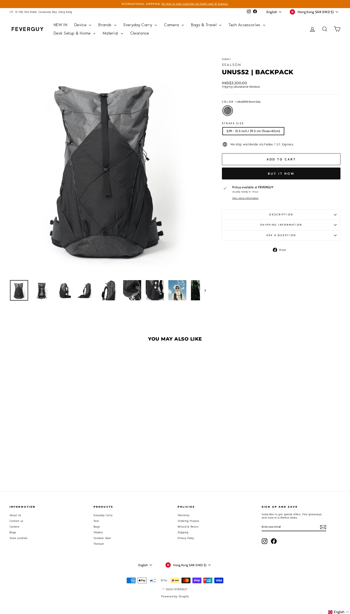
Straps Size (233, 123)
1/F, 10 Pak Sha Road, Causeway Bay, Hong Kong (41, 12)
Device (81, 24)
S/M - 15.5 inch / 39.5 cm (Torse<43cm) (253, 131)
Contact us (16, 521)
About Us (15, 515)
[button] (338, 612)
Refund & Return (188, 526)
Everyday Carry (139, 24)
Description (281, 214)
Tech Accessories (245, 24)
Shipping (227, 86)
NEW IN (60, 24)
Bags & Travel (204, 24)
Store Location (19, 538)
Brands (105, 24)
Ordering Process (188, 521)
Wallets (98, 532)
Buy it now (281, 173)
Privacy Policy (186, 538)
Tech (96, 521)
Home (225, 59)
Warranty (184, 515)
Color (241, 101)
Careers (14, 526)
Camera (172, 24)
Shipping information (281, 224)
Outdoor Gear (102, 538)
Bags (97, 526)
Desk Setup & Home (73, 33)
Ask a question (281, 235)
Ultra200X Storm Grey (227, 110)
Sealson (231, 65)
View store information (245, 198)
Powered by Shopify (175, 596)
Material (111, 33)
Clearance (139, 33)
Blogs (13, 532)
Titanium (99, 543)
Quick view (49, 427)
